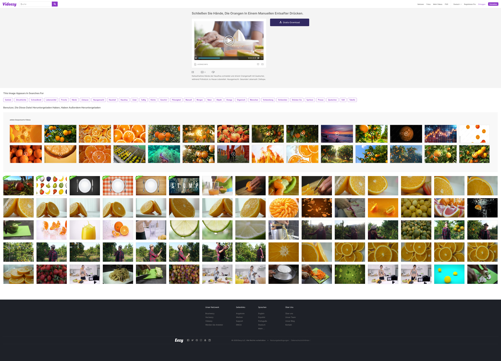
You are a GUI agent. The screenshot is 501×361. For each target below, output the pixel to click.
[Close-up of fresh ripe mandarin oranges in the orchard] (474, 154)
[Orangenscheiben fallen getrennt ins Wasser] (482, 208)
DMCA (239, 325)
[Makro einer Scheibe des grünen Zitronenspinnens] (250, 230)
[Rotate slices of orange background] (129, 134)
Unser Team (290, 317)
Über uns (289, 313)
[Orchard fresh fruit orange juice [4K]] (199, 154)
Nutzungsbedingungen (279, 340)
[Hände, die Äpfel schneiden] (18, 230)
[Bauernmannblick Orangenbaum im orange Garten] (18, 252)
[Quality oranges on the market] (26, 154)
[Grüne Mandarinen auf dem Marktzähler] (416, 230)
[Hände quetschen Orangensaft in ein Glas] (217, 185)
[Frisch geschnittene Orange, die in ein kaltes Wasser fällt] (383, 208)
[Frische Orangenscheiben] (283, 208)
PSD (446, 4)
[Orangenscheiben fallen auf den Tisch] (118, 230)
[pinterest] (197, 340)
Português (262, 321)
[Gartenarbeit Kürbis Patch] (18, 185)
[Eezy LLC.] (179, 340)
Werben (239, 317)
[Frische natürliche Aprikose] (184, 274)
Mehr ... (261, 328)
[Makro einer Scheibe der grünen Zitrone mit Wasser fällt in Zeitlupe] (184, 230)
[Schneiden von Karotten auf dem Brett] (317, 274)
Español (261, 317)
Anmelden (493, 4)
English (261, 313)
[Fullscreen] (262, 58)
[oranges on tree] (60, 134)
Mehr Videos (437, 4)
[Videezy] (9, 4)
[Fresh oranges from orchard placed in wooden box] (233, 134)
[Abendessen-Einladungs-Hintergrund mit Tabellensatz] (85, 185)
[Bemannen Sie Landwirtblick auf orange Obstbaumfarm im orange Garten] (184, 252)
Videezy (208, 321)
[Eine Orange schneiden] (250, 185)
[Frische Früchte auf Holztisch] (283, 185)
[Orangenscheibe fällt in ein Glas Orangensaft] (85, 230)
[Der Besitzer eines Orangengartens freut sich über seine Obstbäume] (317, 230)
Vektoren (420, 4)
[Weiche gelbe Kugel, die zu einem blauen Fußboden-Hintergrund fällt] (449, 274)
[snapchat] (205, 340)
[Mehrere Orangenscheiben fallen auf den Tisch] (51, 230)
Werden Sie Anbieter (214, 325)
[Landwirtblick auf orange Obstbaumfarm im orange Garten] (449, 230)
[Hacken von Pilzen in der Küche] (482, 274)
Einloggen (481, 4)
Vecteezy (209, 317)
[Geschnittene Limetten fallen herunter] (350, 274)
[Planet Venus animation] (406, 134)
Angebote (240, 313)
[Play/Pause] (196, 58)
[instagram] (201, 340)
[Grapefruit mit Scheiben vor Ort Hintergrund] (449, 208)
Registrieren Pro (470, 4)
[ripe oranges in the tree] (268, 134)
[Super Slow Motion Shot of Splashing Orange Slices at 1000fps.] (302, 154)
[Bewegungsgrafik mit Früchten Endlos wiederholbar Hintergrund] (51, 185)
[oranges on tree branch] (371, 154)
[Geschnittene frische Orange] (383, 185)
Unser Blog (290, 321)
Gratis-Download (291, 22)
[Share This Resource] (262, 64)
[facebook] (188, 340)
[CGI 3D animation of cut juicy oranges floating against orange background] (26, 134)
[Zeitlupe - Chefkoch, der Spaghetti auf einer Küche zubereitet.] (118, 274)
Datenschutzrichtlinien (300, 340)
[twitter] (192, 340)
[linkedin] (209, 340)
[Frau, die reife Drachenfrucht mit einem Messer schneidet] (350, 208)
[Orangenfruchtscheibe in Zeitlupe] (283, 252)
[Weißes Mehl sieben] (283, 274)
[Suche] (55, 4)
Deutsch (261, 325)
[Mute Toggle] (258, 58)
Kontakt (288, 325)
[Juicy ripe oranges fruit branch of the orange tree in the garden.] (164, 134)
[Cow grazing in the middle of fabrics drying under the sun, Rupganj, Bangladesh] (233, 154)
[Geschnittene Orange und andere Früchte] (416, 185)
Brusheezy (209, 313)
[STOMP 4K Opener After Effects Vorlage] (184, 185)
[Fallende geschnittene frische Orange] (317, 208)
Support (239, 321)
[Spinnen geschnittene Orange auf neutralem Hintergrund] (350, 185)
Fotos (429, 4)
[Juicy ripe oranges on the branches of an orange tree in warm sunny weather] (406, 154)
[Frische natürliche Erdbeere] (51, 274)
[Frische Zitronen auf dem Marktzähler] (416, 208)
